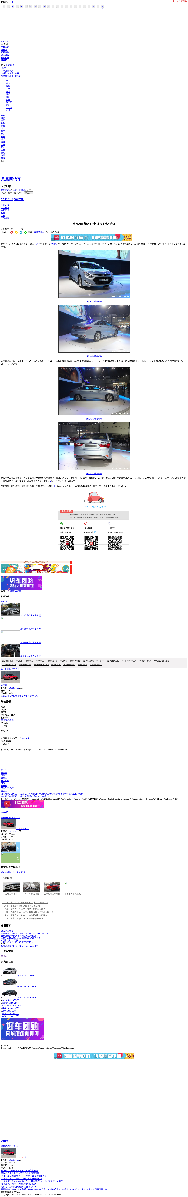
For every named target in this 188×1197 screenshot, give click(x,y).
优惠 (8, 97)
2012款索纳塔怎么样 (129, 661)
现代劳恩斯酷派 (28, 796)
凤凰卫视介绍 (101, 1189)
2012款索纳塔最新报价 (41, 665)
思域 (31, 794)
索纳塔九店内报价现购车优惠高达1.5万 (19, 1184)
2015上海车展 (7, 71)
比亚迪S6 (16, 796)
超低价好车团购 (179, 1)
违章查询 (5, 52)
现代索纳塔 (6, 872)
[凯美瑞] (9, 997)
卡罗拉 (67, 794)
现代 (38, 244)
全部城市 (102, 6)
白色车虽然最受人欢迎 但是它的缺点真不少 (20, 938)
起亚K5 (36, 794)
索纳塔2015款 (82, 665)
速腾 (4, 1016)
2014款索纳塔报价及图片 (162, 661)
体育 (3, 126)
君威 (7, 794)
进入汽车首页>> (8, 931)
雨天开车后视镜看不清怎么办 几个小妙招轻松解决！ (25, 933)
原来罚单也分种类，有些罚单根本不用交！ (20, 946)
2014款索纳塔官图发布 (30, 629)
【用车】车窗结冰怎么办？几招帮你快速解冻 (22, 918)
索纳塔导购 (63, 661)
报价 (8, 94)
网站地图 (18, 76)
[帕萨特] (9, 986)
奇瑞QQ (38, 796)
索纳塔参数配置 (7, 661)
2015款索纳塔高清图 (9, 665)
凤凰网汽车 (11, 179)
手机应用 (5, 47)
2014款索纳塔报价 (96, 665)
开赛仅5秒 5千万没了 (10, 940)
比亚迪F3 (75, 794)
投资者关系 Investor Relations (28, 1189)
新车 (8, 81)
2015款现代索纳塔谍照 (30, 615)
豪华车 (4, 778)
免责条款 (73, 1189)
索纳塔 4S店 (100, 661)
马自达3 (4, 796)
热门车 (4, 770)
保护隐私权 (64, 1189)
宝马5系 (50, 794)
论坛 (8, 105)
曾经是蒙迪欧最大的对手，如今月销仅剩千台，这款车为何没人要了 (32, 1181)
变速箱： (5, 693)
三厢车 (4, 772)
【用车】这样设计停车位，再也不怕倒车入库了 (23, 909)
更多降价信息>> (8, 720)
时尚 (3, 128)
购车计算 (5, 55)
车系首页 (5, 205)
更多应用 (5, 41)
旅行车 (4, 786)
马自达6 (43, 794)
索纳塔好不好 (52, 661)
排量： (4, 690)
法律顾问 (82, 1189)
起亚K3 (26, 794)
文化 (3, 145)
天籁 (4, 1014)
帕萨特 (20, 986)
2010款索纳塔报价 (145, 661)
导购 (8, 86)
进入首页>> (14, 818)
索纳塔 (19, 199)
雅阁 (3, 794)
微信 (12, 65)
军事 (3, 150)
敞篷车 (4, 791)
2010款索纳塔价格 (25, 665)
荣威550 (45, 796)
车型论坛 (5, 218)
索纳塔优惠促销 (88, 661)
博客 (3, 153)
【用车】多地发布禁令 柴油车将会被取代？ (22, 906)
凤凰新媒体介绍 (8, 1189)
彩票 (3, 155)
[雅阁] (9, 975)
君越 (81, 794)
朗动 (10, 796)
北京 (13, 2)
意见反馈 (90, 1189)
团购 (8, 100)
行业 (8, 110)
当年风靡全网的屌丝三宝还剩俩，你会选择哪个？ (23, 1176)
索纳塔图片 (19, 661)
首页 (3, 115)
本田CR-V (6, 1000)
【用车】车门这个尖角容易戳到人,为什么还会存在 (25, 902)
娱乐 (3, 123)
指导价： (5, 831)
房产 (3, 134)
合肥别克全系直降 (52, 894)
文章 (3, 216)
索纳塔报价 (30, 661)
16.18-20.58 (14, 831)
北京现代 (7, 199)
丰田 (54, 486)
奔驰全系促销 (11, 894)
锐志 (56, 794)
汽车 (3, 131)
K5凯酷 (5, 1005)
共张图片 (22, 829)
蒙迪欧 (12, 794)
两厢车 (4, 775)
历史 (3, 147)
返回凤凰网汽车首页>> (11, 669)
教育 (3, 142)
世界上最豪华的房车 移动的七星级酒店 (18, 936)
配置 (23, 872)
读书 (3, 139)
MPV (3, 783)
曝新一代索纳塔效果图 (30, 642)
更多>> (4, 602)
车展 (4, 68)
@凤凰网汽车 (15, 591)
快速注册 (9, 76)
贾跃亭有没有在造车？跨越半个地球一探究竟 (21, 1179)
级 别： (5, 834)
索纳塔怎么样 (40, 661)
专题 (4, 73)
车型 (8, 89)
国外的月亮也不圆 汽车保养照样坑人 (17, 942)
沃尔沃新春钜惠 (32, 894)
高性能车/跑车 (7, 788)
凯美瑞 (20, 997)
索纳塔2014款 (56, 665)
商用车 (18, 73)
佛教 (3, 158)
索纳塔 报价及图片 (113, 661)
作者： (4, 591)
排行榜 (4, 60)
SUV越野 (5, 781)
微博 (8, 65)
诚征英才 (54, 1189)
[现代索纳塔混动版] (94, 297)
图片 (8, 91)
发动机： (5, 837)
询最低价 (5, 818)
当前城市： (6, 715)
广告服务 (45, 1189)
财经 (3, 120)
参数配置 (5, 207)
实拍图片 (5, 210)
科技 (3, 136)
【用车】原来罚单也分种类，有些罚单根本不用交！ (25, 915)
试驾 (8, 83)
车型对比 (5, 58)
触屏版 (4, 49)
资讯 (3, 118)
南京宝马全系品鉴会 (72, 896)
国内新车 (22, 190)
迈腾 (4, 1011)
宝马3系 (19, 794)
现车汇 (9, 102)
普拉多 (61, 794)
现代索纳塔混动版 (94, 301)
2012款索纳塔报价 (69, 665)
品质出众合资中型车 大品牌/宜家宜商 (22, 1173)
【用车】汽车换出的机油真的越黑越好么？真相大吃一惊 (27, 912)
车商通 (10, 73)
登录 (3, 76)
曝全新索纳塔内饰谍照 (30, 656)
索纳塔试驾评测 (75, 661)
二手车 (9, 108)
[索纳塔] (10, 683)
